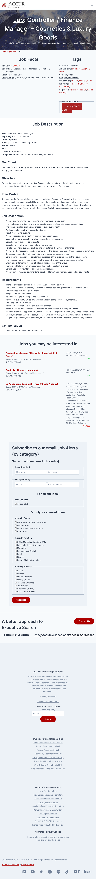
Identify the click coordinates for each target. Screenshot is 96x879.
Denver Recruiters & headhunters (48, 810)
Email (48, 709)
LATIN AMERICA (16, 43)
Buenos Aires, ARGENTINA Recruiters (48, 825)
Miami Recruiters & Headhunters (48, 798)
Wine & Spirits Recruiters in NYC (48, 765)
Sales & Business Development (30, 545)
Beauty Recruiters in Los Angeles (48, 742)
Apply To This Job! (72, 108)
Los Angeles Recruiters (48, 802)
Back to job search (10, 52)
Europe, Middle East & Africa (30, 528)
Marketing (21, 548)
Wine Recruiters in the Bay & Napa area (48, 769)
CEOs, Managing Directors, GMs (31, 542)
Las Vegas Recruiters (48, 813)
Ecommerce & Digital (26, 551)
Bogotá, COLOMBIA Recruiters (48, 821)
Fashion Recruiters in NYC (48, 750)
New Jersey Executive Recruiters (48, 795)
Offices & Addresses (80, 635)
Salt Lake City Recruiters (48, 817)
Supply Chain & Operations (29, 560)
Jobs (44, 43)
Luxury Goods (85, 81)
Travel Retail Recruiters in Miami (48, 761)
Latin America (23, 525)
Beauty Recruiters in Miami (48, 746)
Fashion (20, 574)
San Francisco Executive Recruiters (48, 806)
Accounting (64, 87)
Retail (19, 554)
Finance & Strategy (79, 84)
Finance (20, 557)
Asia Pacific (22, 531)
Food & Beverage (24, 576)
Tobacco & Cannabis (26, 583)
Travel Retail (22, 586)
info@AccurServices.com (51, 635)
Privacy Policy (27, 864)
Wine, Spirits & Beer (26, 591)
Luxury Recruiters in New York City (48, 757)
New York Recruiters (48, 791)
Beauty (75, 81)
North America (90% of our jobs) (31, 522)
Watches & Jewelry (25, 589)
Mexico (27, 43)
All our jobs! (22, 504)
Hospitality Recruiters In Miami (48, 754)
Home (6, 43)
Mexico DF (36, 43)
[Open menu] (92, 5)
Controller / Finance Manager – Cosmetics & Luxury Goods (70, 43)
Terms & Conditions (10, 864)
